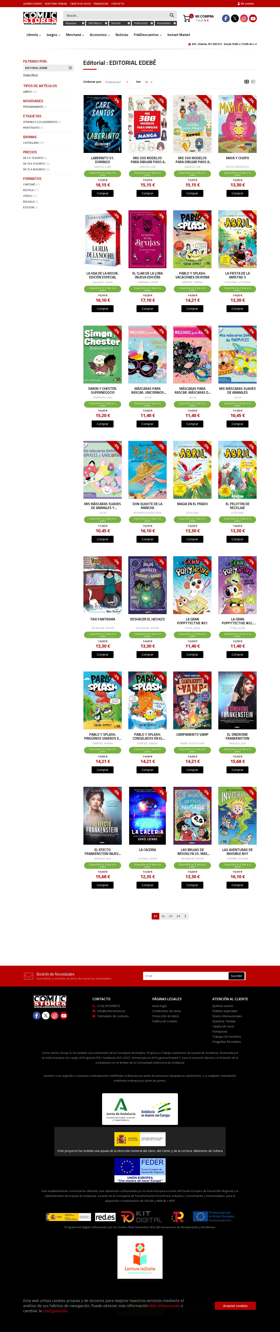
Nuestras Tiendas (56, 3)
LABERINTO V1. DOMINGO (102, 159)
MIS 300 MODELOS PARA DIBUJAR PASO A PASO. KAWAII (192, 159)
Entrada (116, 23)
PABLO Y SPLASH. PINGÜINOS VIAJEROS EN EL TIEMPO (102, 736)
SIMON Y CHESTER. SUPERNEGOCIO (102, 390)
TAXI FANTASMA (102, 619)
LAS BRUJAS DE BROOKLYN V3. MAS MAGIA (192, 851)
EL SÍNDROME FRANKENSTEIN (237, 736)
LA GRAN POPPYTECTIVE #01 (192, 621)
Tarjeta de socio (80, 3)
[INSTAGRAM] (244, 18)
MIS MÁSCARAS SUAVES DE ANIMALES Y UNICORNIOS (102, 505)
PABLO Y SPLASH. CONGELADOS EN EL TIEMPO (148, 736)
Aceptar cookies (235, 1306)
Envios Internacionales (227, 1016)
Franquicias (101, 3)
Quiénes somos (32, 3)
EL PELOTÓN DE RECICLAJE (237, 505)
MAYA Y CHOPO (237, 158)
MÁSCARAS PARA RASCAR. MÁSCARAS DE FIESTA (192, 390)
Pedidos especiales (225, 1011)
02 (163, 916)
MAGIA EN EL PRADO (192, 504)
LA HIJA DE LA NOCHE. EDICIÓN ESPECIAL (103, 275)
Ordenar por (92, 82)
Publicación (141, 23)
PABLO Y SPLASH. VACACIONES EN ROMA (192, 275)
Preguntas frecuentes (226, 1042)
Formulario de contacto (113, 1016)
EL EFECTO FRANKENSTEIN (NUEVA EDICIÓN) (103, 851)
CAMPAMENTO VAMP (192, 735)
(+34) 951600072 (108, 1006)
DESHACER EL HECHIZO (147, 619)
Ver (138, 82)
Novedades (164, 23)
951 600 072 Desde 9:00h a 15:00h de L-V (224, 43)
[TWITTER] (235, 18)
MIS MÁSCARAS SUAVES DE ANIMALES (237, 390)
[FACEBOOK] (226, 18)
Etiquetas (71, 23)
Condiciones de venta (166, 1011)
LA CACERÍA (147, 850)
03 (170, 916)
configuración (55, 1310)
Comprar (102, 193)
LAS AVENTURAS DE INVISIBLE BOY (237, 851)
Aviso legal (159, 1006)
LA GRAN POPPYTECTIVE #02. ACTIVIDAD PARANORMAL (237, 621)
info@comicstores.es (111, 1011)
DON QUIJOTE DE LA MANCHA (147, 505)
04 (178, 916)
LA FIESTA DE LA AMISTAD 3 (237, 275)
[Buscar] (172, 15)
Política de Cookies (165, 1021)
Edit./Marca (95, 23)
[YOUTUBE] (253, 18)
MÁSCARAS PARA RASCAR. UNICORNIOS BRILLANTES (147, 390)
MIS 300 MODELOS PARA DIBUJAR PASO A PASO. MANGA (147, 159)
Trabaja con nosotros (226, 1036)
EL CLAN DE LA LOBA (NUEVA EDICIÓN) (147, 275)
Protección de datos (165, 1016)
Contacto (117, 3)
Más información (164, 1305)
